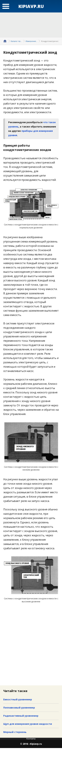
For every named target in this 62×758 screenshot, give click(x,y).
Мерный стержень (14, 732)
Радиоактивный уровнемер (20, 715)
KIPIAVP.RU (31, 6)
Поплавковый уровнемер (19, 707)
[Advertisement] (31, 25)
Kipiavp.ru (36, 744)
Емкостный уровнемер (17, 699)
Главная (5, 41)
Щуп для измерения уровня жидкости (27, 723)
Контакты (31, 738)
